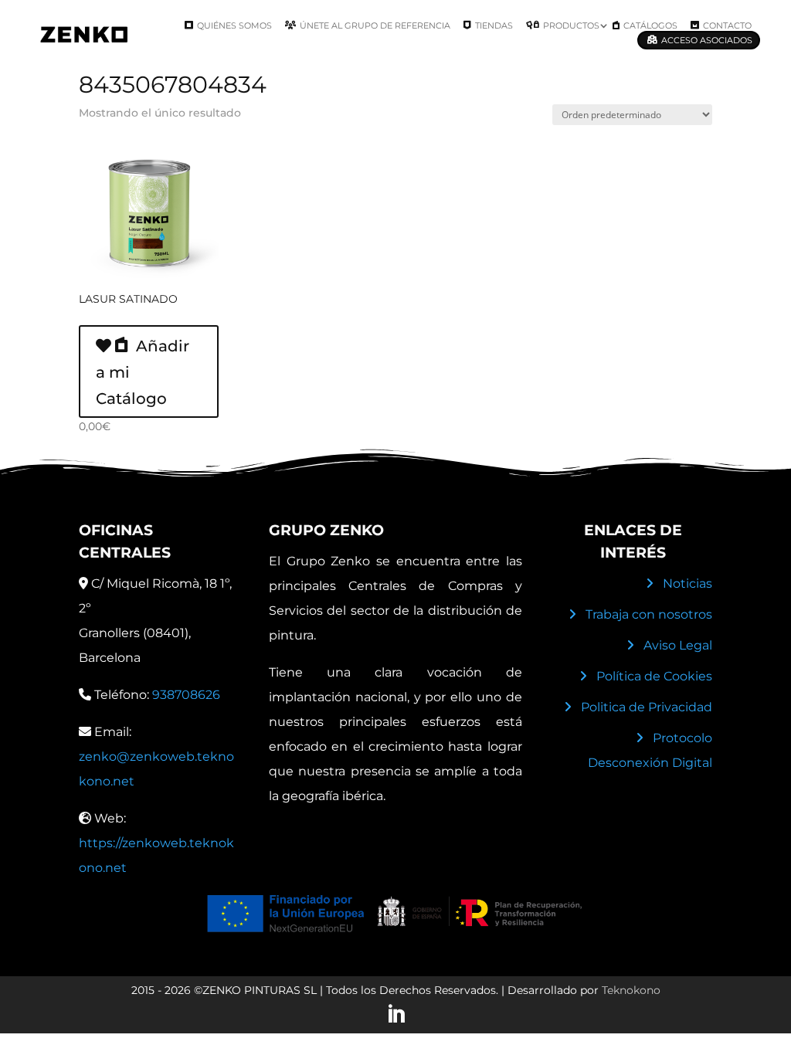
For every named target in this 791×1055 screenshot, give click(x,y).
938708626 (186, 694)
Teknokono (631, 990)
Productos (571, 25)
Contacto (727, 25)
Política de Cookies (654, 676)
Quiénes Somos (234, 25)
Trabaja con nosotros (649, 614)
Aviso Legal (677, 645)
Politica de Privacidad (646, 707)
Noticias (687, 583)
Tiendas (494, 25)
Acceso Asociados (706, 40)
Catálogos (650, 25)
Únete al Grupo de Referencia (375, 25)
